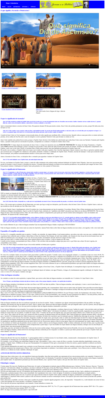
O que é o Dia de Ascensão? (10, 88)
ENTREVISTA (16, 6)
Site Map (64, 396)
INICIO (3, 6)
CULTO (9, 6)
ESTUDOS (24, 6)
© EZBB (41, 396)
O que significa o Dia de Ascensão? (12, 109)
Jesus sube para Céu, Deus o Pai (45, 88)
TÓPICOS (33, 6)
